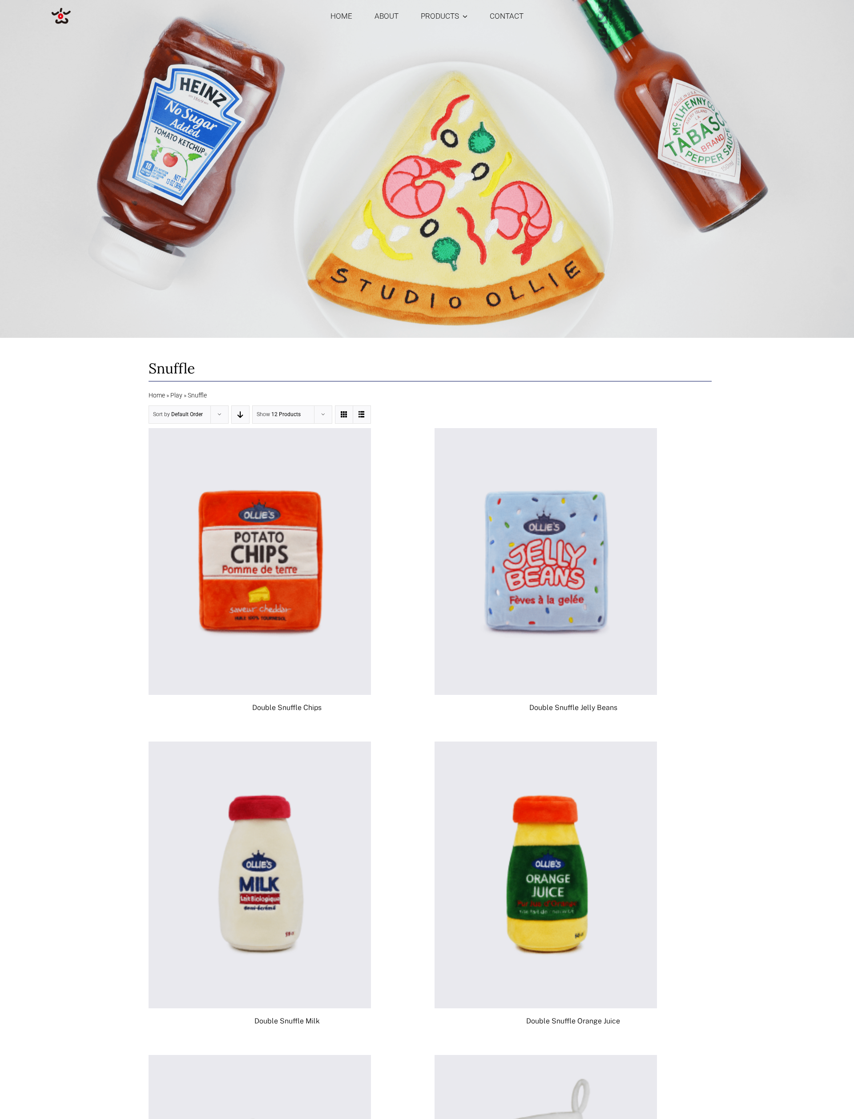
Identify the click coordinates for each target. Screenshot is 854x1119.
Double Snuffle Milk (287, 1021)
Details (286, 563)
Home (157, 395)
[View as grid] (344, 414)
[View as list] (362, 414)
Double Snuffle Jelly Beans (573, 707)
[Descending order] (240, 414)
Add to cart (240, 563)
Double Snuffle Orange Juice (573, 1021)
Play (176, 395)
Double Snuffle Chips (287, 707)
